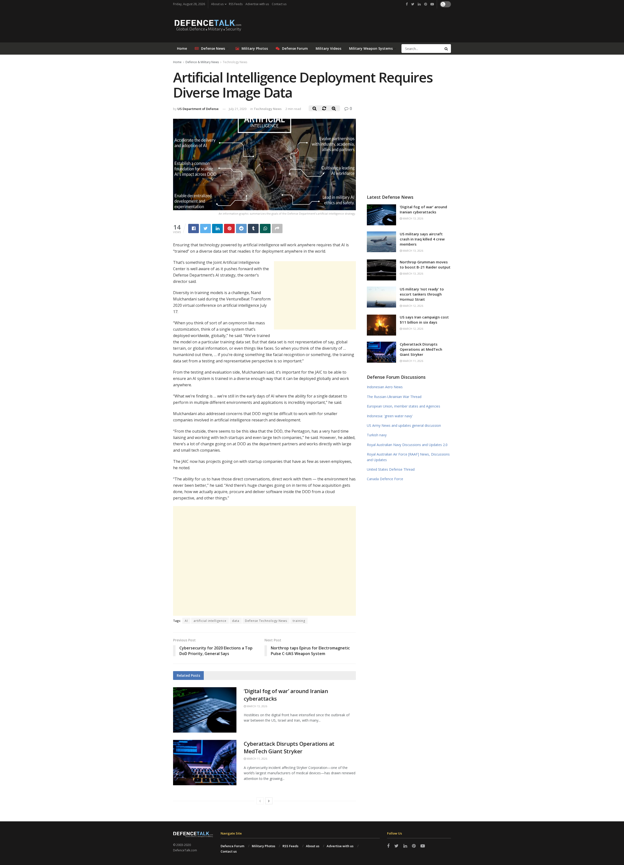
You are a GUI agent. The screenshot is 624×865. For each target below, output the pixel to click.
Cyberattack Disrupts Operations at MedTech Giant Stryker (289, 747)
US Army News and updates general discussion (404, 425)
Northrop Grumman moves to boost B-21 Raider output (425, 264)
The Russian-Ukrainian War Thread (394, 396)
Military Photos (255, 48)
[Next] (269, 800)
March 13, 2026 (256, 706)
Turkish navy (377, 435)
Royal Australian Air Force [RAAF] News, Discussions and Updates (408, 457)
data (235, 621)
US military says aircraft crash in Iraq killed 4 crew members (422, 239)
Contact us (279, 4)
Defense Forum (295, 48)
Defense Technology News (266, 621)
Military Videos (328, 48)
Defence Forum (232, 846)
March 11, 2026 (256, 758)
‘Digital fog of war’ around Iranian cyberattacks (423, 209)
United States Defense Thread (391, 469)
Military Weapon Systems (371, 48)
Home (182, 48)
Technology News (235, 62)
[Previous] (260, 800)
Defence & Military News (202, 62)
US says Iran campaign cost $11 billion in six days (424, 320)
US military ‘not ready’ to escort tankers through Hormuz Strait (422, 294)
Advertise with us (257, 4)
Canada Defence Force (385, 479)
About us (217, 4)
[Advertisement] (315, 295)
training (299, 621)
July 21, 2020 (237, 109)
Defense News (213, 48)
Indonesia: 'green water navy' (390, 416)
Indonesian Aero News (385, 387)
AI (186, 621)
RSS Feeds (236, 4)
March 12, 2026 (412, 306)
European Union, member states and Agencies (403, 406)
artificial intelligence (210, 621)
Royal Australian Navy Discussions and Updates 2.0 (407, 444)
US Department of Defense (198, 109)
